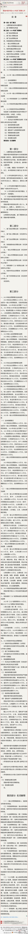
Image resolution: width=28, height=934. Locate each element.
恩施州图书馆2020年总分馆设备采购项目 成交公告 (13, 923)
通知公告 (5, 6)
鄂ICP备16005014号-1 (7, 932)
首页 (1, 6)
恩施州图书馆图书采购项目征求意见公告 (11, 921)
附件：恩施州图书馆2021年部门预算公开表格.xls (9, 917)
